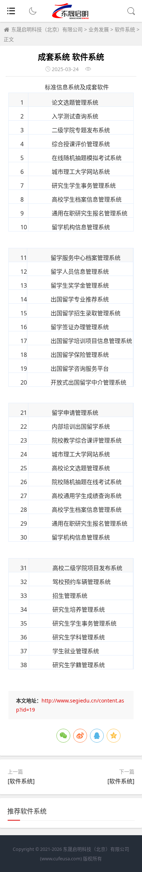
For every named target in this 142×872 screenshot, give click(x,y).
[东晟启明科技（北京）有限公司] (71, 17)
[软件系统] (21, 781)
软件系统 (125, 29)
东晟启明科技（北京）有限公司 (47, 29)
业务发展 (98, 29)
